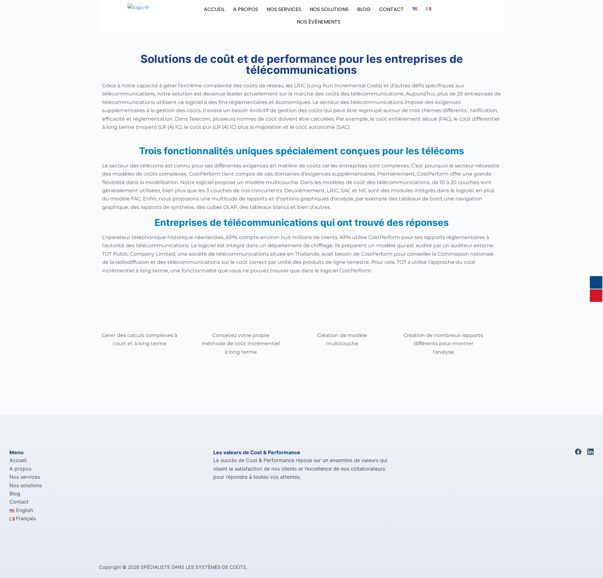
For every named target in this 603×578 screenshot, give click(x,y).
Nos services (24, 477)
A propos (20, 469)
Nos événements (318, 21)
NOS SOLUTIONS (329, 9)
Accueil (214, 9)
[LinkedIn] (590, 452)
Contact (391, 9)
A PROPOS (245, 9)
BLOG (364, 9)
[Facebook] (578, 452)
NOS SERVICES (284, 9)
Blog (14, 493)
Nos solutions (25, 485)
